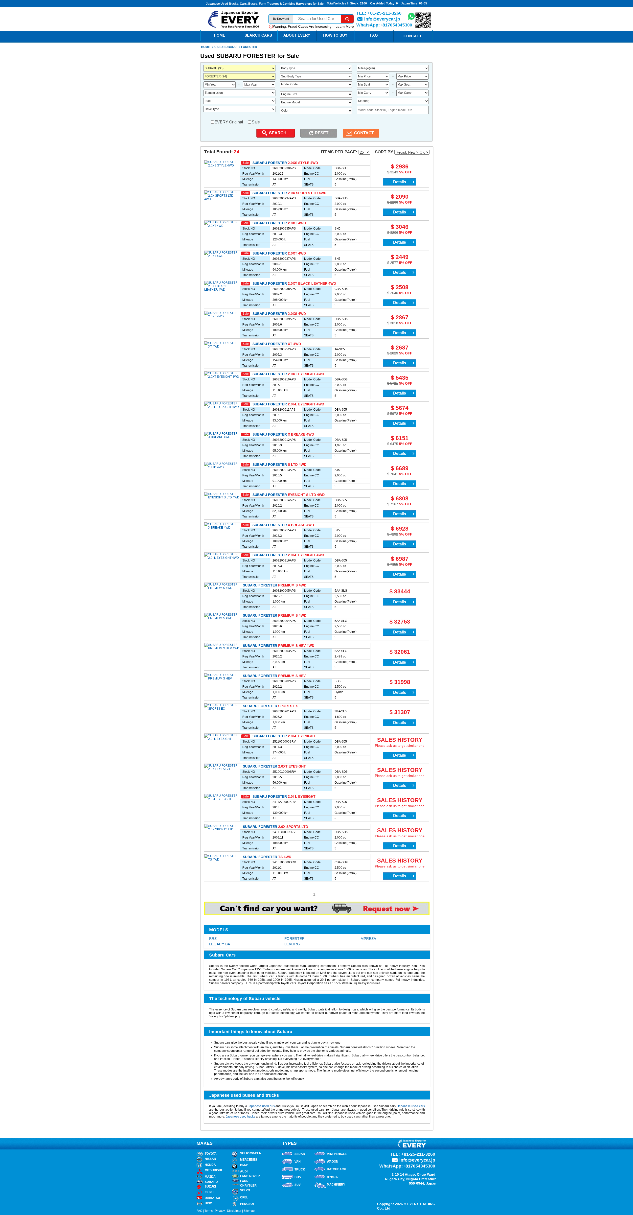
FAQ (374, 35)
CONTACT (364, 133)
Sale (256, 122)
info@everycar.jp (382, 19)
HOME (219, 35)
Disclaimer (234, 1211)
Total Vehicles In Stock (342, 3)
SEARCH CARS (258, 35)
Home (205, 47)
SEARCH (277, 133)
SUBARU (230, 47)
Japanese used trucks (240, 1116)
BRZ (213, 938)
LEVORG (292, 944)
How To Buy (335, 35)
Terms (208, 1211)
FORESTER (294, 938)
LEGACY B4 (219, 944)
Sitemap (249, 1211)
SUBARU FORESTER (269, 163)
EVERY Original (228, 122)
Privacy (220, 1211)
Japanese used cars (411, 1106)
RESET (321, 133)
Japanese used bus (261, 1106)
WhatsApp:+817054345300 (384, 25)
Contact (413, 36)
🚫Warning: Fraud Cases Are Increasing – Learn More (311, 26)
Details (399, 182)
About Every (296, 35)
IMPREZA (368, 938)
